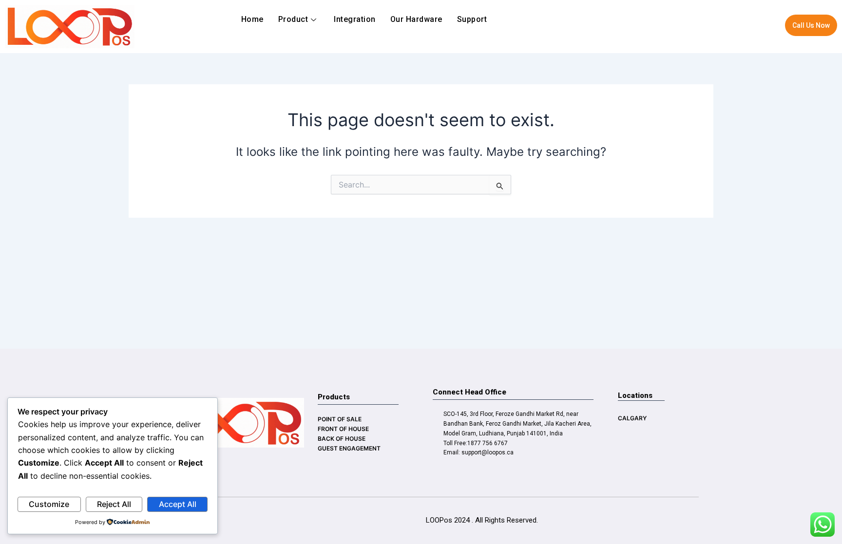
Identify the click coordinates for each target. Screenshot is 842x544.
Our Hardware (416, 19)
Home (252, 19)
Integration (355, 19)
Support (472, 19)
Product (293, 19)
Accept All (177, 504)
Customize (49, 504)
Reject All (114, 504)
